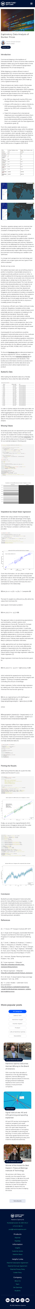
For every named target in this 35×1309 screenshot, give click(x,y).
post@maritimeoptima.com (17, 1229)
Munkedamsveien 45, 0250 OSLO (17, 1223)
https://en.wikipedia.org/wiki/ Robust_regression (17, 973)
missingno (27, 437)
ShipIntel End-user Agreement (17, 1266)
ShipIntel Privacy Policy (17, 1269)
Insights (17, 1248)
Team (17, 1284)
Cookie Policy (17, 1272)
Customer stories (17, 1251)
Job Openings (17, 1287)
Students (17, 1290)
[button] (31, 3)
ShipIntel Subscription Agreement (17, 1263)
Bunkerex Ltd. (13, 352)
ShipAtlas (17, 1241)
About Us (17, 1281)
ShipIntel (17, 1237)
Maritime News (17, 1254)
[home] (8, 4)
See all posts (17, 1201)
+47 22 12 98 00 (18, 1226)
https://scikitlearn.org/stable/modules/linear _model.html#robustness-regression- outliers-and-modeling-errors (16, 989)
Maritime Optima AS (22, 356)
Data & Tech (6, 47)
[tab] (17, 1011)
